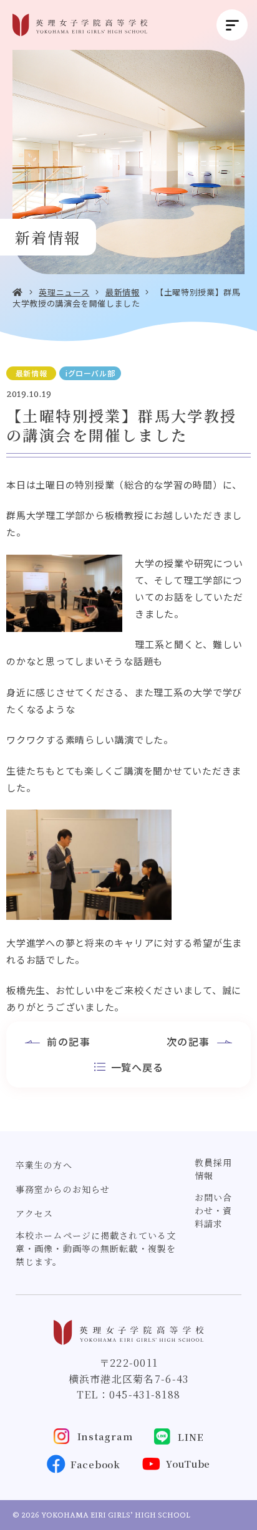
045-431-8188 (144, 1394)
